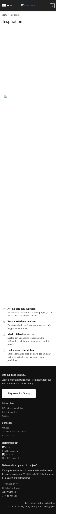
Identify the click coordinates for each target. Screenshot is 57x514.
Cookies (5, 416)
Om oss (5, 428)
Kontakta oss (8, 435)
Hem (4, 15)
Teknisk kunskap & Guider (14, 431)
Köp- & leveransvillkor (12, 408)
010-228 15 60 (11, 484)
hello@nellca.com (13, 488)
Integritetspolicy (9, 412)
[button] (52, 5)
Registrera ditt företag (19, 393)
